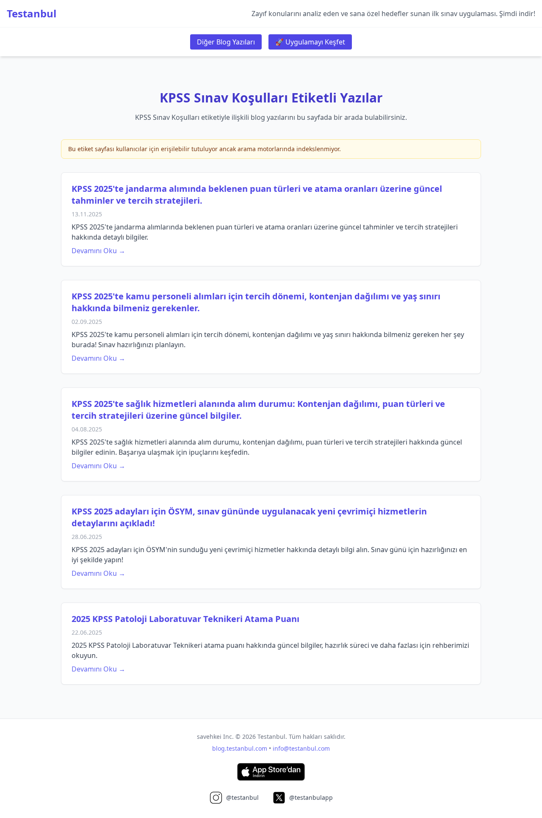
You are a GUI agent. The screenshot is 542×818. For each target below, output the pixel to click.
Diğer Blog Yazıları (226, 42)
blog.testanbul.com (239, 748)
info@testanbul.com (301, 748)
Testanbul (31, 13)
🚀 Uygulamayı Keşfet (310, 42)
